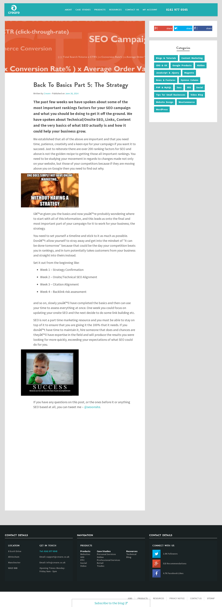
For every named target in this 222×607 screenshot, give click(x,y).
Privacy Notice (177, 598)
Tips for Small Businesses (170, 94)
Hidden (201, 65)
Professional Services (108, 560)
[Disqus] (75, 462)
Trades (100, 565)
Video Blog (197, 94)
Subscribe (109, 603)
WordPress (162, 109)
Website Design (164, 102)
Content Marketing (192, 58)
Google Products (182, 65)
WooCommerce (187, 102)
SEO (189, 87)
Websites (85, 554)
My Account (150, 9)
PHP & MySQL (163, 87)
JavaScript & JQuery (167, 72)
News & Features (165, 80)
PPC (82, 560)
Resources (115, 9)
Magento (189, 72)
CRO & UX (161, 65)
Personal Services (106, 554)
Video (83, 565)
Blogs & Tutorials (166, 58)
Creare (47, 93)
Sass (179, 87)
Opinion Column (189, 80)
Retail (100, 563)
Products (99, 9)
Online (100, 557)
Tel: (48, 551)
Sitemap (211, 598)
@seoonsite (92, 407)
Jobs (130, 598)
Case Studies (83, 9)
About (68, 9)
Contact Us (132, 9)
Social (199, 87)
